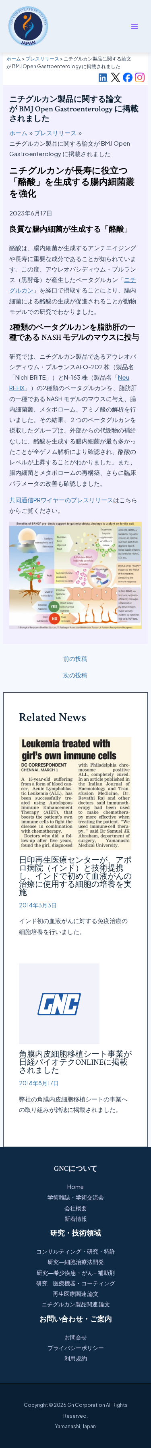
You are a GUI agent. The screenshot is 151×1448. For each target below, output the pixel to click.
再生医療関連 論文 (76, 1293)
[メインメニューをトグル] (134, 26)
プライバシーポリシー (76, 1347)
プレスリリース (42, 59)
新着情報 (75, 1218)
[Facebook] (127, 77)
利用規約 (75, 1358)
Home (75, 1186)
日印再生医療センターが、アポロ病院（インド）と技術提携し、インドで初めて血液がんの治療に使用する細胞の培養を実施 (75, 876)
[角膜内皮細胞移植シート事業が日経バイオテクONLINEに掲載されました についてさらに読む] (59, 1003)
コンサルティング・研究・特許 (75, 1251)
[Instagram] (140, 77)
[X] (115, 77)
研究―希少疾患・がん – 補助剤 (76, 1272)
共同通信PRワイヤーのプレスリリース (61, 500)
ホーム (13, 59)
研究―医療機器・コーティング (75, 1283)
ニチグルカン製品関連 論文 (75, 1304)
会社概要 (75, 1208)
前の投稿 (75, 658)
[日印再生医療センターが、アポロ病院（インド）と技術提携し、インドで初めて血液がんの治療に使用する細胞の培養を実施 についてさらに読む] (75, 792)
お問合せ (75, 1337)
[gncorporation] (28, 26)
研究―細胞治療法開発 (76, 1261)
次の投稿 (75, 675)
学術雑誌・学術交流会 (76, 1197)
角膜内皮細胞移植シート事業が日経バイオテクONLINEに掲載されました (75, 1062)
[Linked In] (103, 77)
